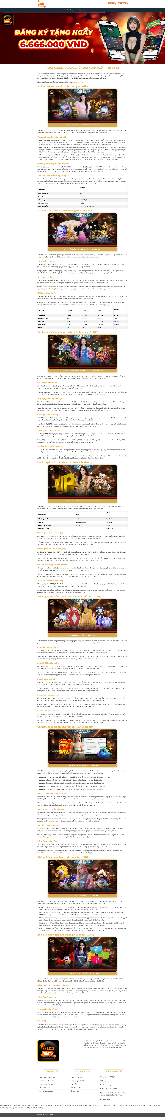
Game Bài (86, 10)
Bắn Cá (68, 10)
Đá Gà (80, 10)
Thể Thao (99, 10)
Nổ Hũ (92, 10)
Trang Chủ (61, 10)
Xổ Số (105, 10)
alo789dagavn (42, 828)
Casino (74, 10)
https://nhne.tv (77, 82)
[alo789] (46, 4)
